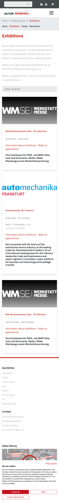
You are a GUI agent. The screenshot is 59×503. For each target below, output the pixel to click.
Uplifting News (18, 20)
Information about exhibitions (20, 145)
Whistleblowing (9, 403)
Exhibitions (14, 26)
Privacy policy (51, 464)
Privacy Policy (8, 395)
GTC (4, 399)
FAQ (4, 386)
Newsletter (35, 26)
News (5, 26)
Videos (24, 26)
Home (5, 20)
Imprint (5, 390)
